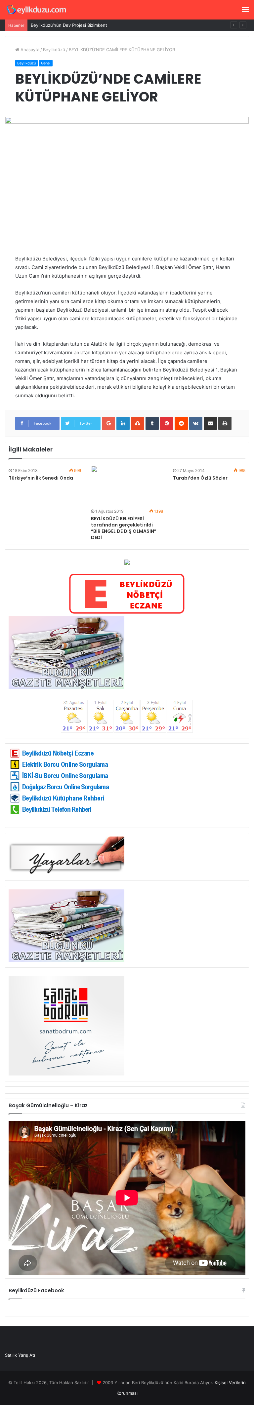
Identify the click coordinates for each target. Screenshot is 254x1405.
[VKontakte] (195, 423)
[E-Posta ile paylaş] (210, 423)
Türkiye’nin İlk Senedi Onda (41, 478)
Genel (46, 63)
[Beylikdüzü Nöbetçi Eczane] (127, 612)
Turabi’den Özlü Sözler (200, 478)
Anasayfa (29, 49)
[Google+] (108, 423)
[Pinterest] (166, 423)
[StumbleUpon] (137, 423)
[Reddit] (181, 423)
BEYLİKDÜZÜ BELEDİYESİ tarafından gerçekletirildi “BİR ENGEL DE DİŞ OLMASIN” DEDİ (123, 528)
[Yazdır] (225, 423)
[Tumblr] (152, 423)
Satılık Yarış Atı (20, 1355)
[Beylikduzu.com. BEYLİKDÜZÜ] (36, 9)
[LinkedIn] (123, 423)
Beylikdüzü (54, 49)
